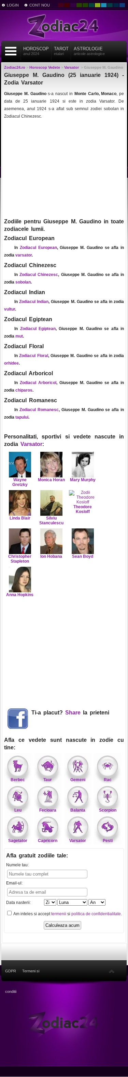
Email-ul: (14, 883)
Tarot (61, 51)
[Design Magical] (73, 5)
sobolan (23, 282)
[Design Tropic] (91, 5)
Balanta (77, 810)
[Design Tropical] (110, 5)
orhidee (11, 363)
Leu (18, 810)
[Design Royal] (116, 5)
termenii (58, 913)
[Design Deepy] (122, 5)
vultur (9, 309)
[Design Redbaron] (67, 5)
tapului (21, 417)
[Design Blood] (60, 5)
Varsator (31, 444)
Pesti (108, 840)
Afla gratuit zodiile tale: (37, 855)
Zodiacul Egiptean (38, 328)
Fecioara (47, 810)
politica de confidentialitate (96, 913)
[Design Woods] (85, 5)
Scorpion (107, 810)
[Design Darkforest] (79, 5)
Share (73, 712)
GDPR (10, 971)
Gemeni (77, 779)
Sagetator (17, 840)
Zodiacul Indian (33, 301)
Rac (108, 779)
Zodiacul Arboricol (38, 382)
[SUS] (111, 971)
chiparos (23, 390)
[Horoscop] (64, 1022)
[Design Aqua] (103, 5)
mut (19, 336)
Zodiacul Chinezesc (38, 274)
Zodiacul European (38, 247)
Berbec (18, 779)
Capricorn (47, 840)
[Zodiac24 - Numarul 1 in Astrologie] (64, 25)
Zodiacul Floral (33, 355)
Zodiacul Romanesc (39, 409)
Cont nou (39, 5)
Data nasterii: (18, 902)
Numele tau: (17, 865)
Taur (47, 779)
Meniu (10, 51)
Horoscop (36, 51)
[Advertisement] (64, 168)
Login (13, 5)
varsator (23, 255)
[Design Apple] (97, 5)
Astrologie (89, 51)
